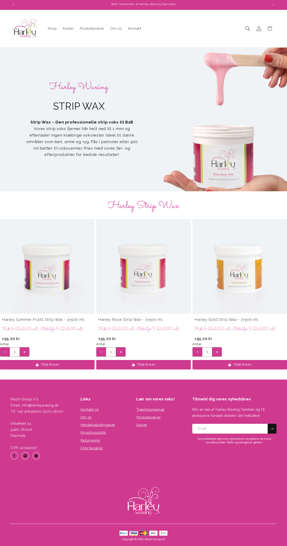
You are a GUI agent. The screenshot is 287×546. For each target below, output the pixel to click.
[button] (247, 28)
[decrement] (5, 351)
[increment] (24, 351)
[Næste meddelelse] (273, 5)
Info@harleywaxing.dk (40, 405)
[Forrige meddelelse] (13, 5)
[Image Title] (14, 456)
